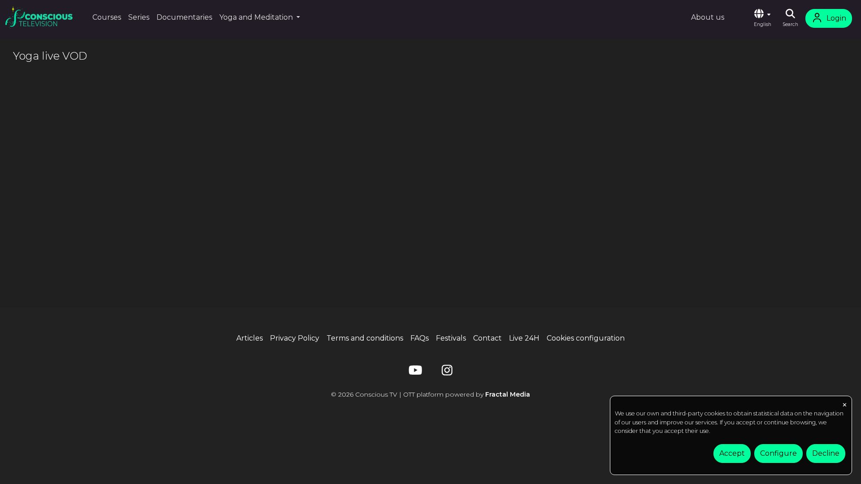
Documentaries (184, 17)
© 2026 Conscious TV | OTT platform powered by (430, 394)
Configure (778, 453)
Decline (825, 453)
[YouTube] (413, 372)
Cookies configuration (586, 338)
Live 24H (524, 338)
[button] (762, 18)
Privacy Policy (294, 338)
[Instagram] (447, 372)
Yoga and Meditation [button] (257, 17)
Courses (106, 17)
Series (138, 17)
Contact (487, 338)
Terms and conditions (364, 338)
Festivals (451, 338)
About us (707, 17)
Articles (249, 338)
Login (836, 18)
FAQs (419, 338)
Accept (732, 453)
